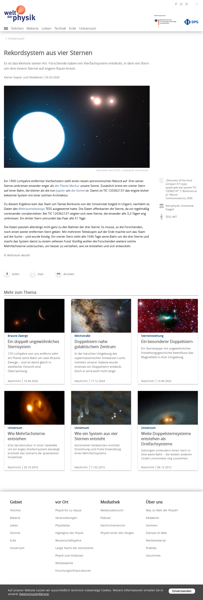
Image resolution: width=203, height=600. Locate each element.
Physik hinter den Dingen (117, 533)
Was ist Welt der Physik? (162, 510)
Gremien (151, 525)
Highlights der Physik (69, 533)
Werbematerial (156, 540)
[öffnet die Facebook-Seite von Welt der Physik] (176, 4)
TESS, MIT (171, 217)
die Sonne (78, 190)
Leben (46, 28)
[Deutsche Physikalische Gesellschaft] (189, 22)
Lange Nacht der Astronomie (74, 548)
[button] (11, 274)
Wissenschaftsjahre (68, 540)
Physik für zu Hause (68, 510)
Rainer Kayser (13, 77)
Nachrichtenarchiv (113, 525)
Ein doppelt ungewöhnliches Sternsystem (33, 344)
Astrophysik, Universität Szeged (180, 207)
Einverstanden (182, 591)
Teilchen (17, 28)
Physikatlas (62, 525)
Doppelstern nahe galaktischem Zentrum (95, 344)
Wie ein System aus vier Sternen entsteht (96, 436)
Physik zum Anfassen (69, 555)
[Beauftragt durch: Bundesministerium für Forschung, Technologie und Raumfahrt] (167, 22)
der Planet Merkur (67, 186)
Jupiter (60, 190)
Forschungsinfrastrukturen (73, 570)
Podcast (106, 518)
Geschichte (153, 555)
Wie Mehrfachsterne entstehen (26, 436)
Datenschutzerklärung (34, 594)
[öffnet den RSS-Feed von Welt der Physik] (187, 4)
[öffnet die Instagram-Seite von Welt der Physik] (181, 4)
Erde (72, 28)
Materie (33, 28)
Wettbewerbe (64, 563)
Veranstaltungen (66, 518)
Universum (87, 28)
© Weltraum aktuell (17, 255)
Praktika (151, 548)
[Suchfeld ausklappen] (197, 4)
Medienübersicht (112, 510)
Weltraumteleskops (31, 209)
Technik (60, 28)
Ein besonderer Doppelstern (167, 341)
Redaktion (152, 518)
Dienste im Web (156, 533)
